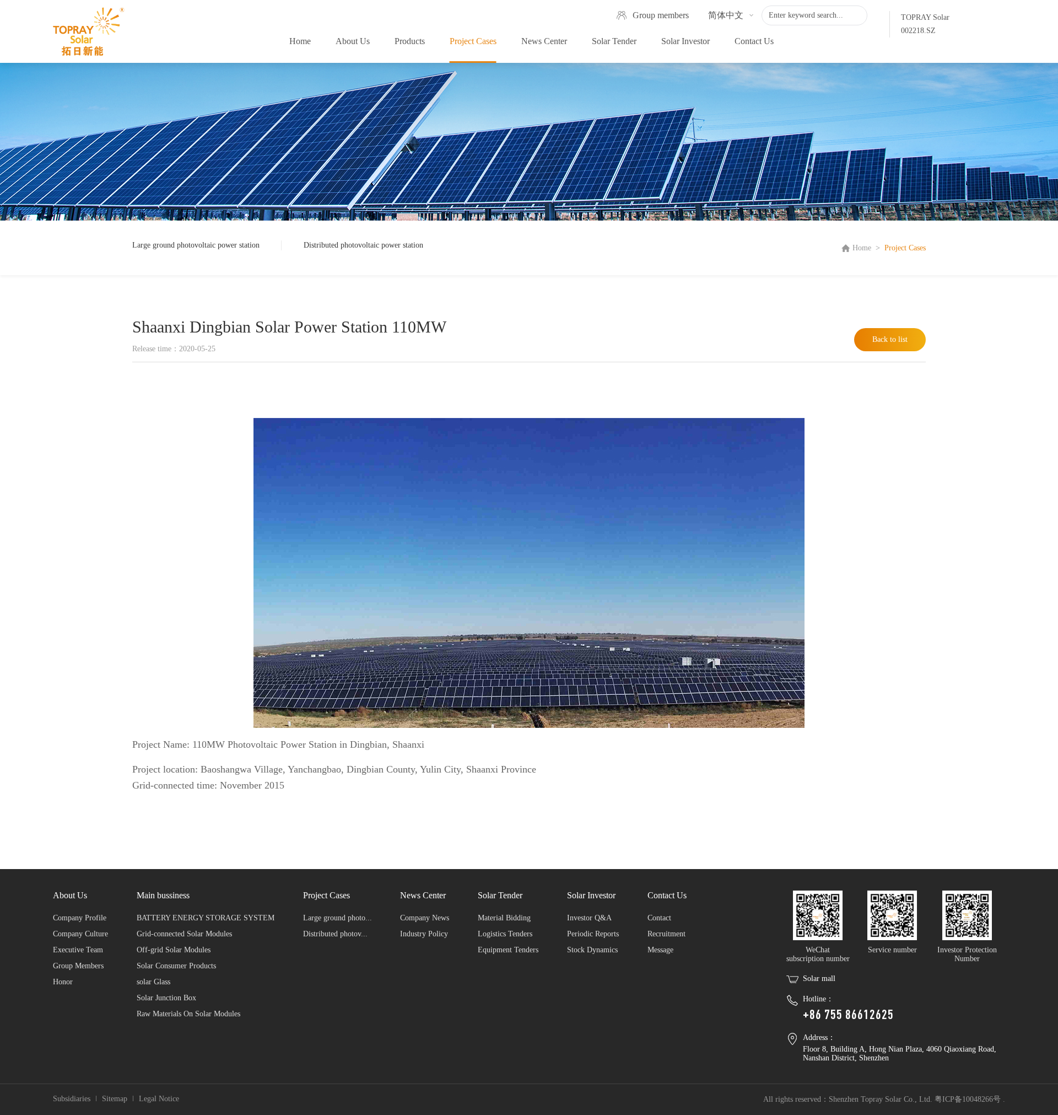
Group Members (78, 966)
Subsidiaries (71, 1099)
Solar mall (819, 978)
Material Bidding (504, 918)
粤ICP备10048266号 (968, 1099)
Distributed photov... (335, 934)
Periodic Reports (593, 934)
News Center (544, 41)
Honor (63, 982)
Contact (659, 918)
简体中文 (725, 15)
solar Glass (153, 982)
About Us (353, 41)
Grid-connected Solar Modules (184, 934)
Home (300, 41)
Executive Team (78, 950)
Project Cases (473, 41)
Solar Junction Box (166, 998)
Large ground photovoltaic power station (196, 245)
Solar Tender (614, 41)
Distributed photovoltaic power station (363, 245)
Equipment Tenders (508, 950)
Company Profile (79, 918)
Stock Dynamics (592, 950)
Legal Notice (159, 1099)
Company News (424, 918)
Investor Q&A (589, 918)
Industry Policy (424, 934)
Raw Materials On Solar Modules (188, 1014)
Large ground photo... (337, 918)
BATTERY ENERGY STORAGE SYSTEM (205, 918)
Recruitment (666, 934)
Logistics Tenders (505, 934)
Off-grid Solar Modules (173, 950)
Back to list (890, 339)
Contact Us (754, 41)
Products (410, 41)
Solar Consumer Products (176, 966)
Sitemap (114, 1099)
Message (660, 950)
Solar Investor (685, 41)
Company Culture (80, 934)
